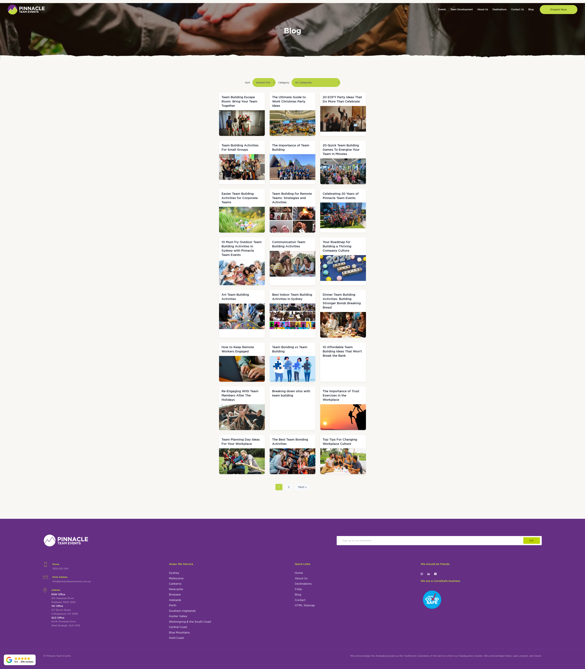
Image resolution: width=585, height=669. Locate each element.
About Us (301, 578)
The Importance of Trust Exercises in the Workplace (341, 395)
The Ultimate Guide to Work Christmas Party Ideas (289, 101)
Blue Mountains (179, 632)
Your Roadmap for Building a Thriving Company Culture (337, 246)
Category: (284, 82)
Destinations (303, 583)
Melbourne (176, 578)
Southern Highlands (182, 610)
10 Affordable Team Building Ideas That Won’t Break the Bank (342, 351)
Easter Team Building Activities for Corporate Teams (240, 198)
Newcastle (176, 589)
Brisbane (175, 594)
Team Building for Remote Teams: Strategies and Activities (292, 198)
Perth (172, 605)
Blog (298, 594)
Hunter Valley (178, 616)
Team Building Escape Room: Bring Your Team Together (239, 101)
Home (299, 572)
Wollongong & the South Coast (190, 621)
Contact (300, 600)
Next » (302, 487)
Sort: (248, 82)
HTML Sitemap (305, 605)
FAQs (298, 589)
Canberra (175, 583)
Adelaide (175, 600)
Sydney (174, 572)
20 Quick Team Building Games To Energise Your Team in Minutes (341, 150)
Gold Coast (176, 637)
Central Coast (178, 627)
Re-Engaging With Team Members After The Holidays (240, 395)
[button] (20, 660)
